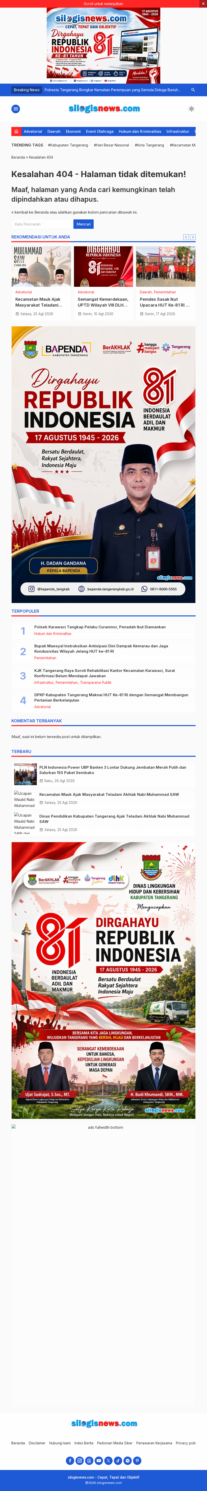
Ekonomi (73, 131)
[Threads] (89, 1461)
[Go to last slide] (186, 237)
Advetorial (33, 131)
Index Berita (83, 1443)
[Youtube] (99, 1461)
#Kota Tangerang (149, 145)
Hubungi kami (60, 1443)
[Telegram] (127, 1461)
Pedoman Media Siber (115, 1443)
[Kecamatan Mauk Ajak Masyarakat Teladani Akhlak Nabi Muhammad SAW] (41, 266)
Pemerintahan (165, 292)
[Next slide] (193, 237)
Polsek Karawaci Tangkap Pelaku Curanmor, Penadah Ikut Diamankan (100, 627)
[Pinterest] (137, 1461)
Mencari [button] (83, 224)
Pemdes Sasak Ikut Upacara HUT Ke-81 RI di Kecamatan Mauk (164, 305)
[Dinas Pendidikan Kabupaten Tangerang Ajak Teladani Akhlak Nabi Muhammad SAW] (25, 823)
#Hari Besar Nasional (111, 145)
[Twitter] (108, 1461)
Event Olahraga (100, 131)
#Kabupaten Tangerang (68, 145)
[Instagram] (79, 1461)
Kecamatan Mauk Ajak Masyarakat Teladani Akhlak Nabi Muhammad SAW (109, 794)
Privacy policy (187, 1443)
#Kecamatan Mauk (185, 145)
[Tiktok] (118, 1461)
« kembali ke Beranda (30, 212)
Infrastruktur (178, 131)
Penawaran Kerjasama (154, 1443)
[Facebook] (70, 1461)
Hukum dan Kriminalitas (140, 131)
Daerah (54, 131)
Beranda (18, 1443)
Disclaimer (37, 1443)
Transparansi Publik (95, 683)
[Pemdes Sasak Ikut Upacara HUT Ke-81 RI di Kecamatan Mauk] (165, 266)
